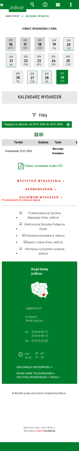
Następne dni (73, 28)
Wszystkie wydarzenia (39, 181)
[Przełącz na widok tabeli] (41, 134)
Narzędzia (45, 4)
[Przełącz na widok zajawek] (36, 134)
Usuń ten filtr (68, 124)
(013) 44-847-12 (40, 332)
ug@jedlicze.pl (34, 308)
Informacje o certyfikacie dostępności (39, 404)
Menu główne (58, 4)
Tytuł (58, 142)
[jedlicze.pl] (1, 5)
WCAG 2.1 (50, 417)
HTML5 (34, 417)
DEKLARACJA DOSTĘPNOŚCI (33, 367)
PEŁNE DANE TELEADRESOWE (35, 373)
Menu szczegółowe (70, 4)
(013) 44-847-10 (40, 335)
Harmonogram (39, 189)
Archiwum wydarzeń (39, 197)
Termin (18, 142)
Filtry (43, 115)
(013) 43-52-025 (40, 340)
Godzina (43, 142)
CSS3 (39, 417)
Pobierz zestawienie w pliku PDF (44, 166)
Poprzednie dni (7, 28)
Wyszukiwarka (32, 4)
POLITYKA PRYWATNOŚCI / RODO (37, 377)
